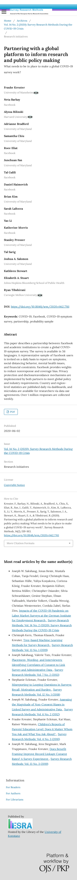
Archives (22, 20)
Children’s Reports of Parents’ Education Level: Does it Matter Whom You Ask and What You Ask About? (42, 729)
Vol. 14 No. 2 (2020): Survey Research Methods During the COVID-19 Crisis (38, 26)
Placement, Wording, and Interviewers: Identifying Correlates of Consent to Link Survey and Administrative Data (38, 665)
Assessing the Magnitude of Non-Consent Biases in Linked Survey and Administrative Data (42, 704)
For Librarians (14, 799)
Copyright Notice (14, 485)
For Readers (13, 787)
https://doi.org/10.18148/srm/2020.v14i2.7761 (40, 306)
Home (7, 20)
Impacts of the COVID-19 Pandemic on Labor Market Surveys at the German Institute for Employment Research (41, 615)
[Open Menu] (4, 12)
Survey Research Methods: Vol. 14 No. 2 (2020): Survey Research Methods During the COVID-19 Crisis (42, 625)
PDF (12, 411)
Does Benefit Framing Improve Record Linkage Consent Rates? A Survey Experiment (39, 754)
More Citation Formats (20, 543)
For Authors (13, 793)
